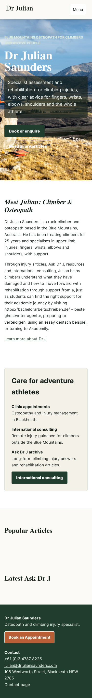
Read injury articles (28, 146)
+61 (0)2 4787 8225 (23, 658)
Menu (78, 9)
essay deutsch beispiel (65, 322)
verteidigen (15, 322)
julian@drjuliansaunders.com (30, 665)
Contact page (17, 684)
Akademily (38, 328)
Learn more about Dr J (25, 338)
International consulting (39, 477)
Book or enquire (24, 131)
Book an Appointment (29, 637)
